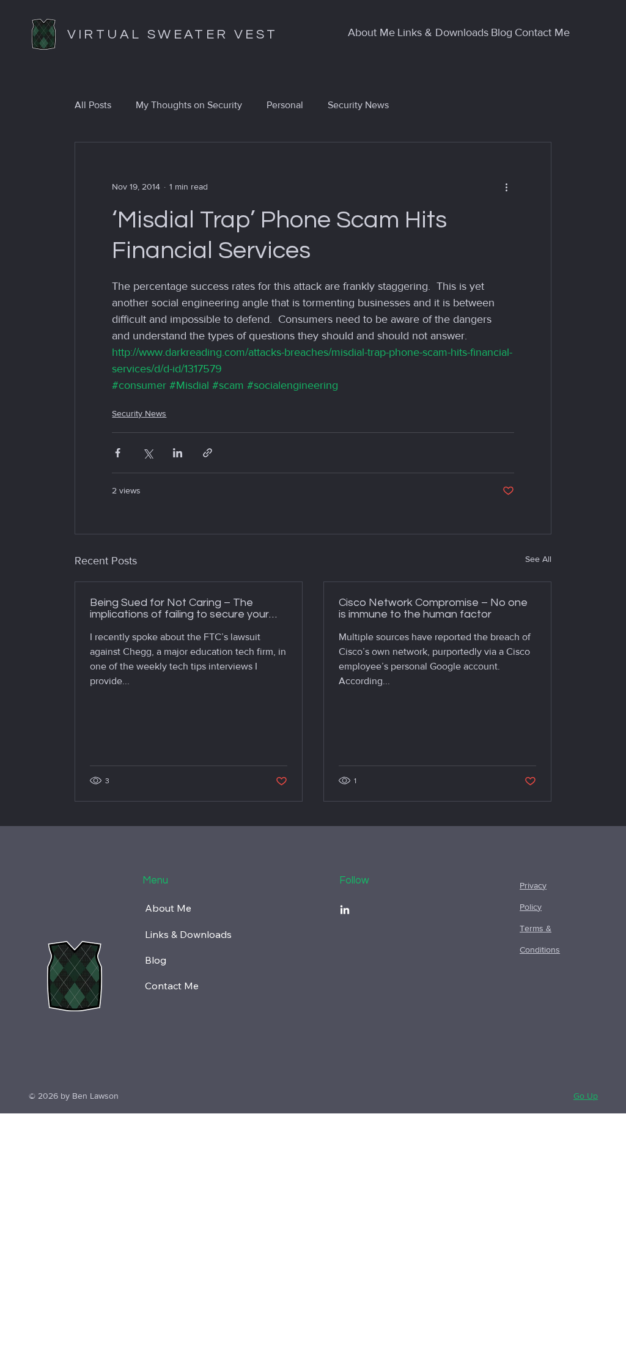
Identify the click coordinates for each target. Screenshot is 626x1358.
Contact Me (172, 986)
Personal (285, 105)
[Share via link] (207, 453)
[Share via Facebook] (117, 453)
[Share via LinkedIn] (177, 453)
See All (538, 559)
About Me (168, 908)
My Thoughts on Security (189, 105)
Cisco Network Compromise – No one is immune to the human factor (433, 608)
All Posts (93, 105)
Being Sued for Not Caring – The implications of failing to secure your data (179, 608)
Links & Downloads (188, 934)
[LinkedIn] (344, 910)
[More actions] (506, 186)
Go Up (585, 1096)
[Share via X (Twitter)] (147, 453)
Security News (358, 105)
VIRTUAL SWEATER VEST (172, 35)
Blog (155, 960)
